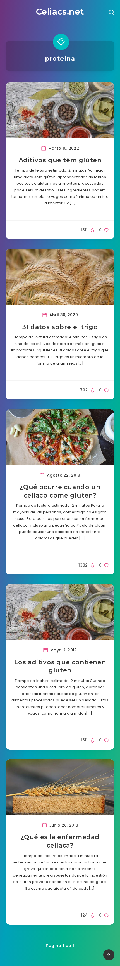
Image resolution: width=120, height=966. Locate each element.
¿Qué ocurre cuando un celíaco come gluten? (60, 491)
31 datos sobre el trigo (60, 327)
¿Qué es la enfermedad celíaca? (60, 841)
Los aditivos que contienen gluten (60, 666)
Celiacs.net (60, 11)
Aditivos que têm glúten (60, 160)
